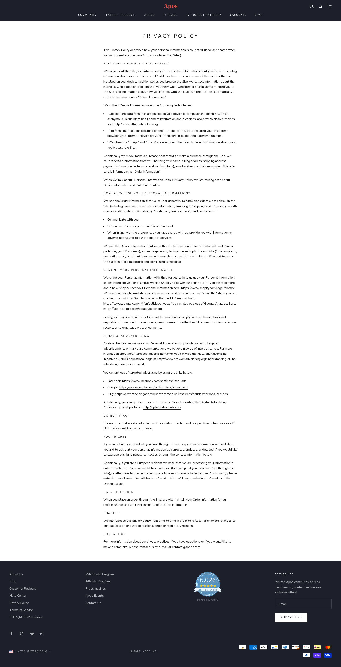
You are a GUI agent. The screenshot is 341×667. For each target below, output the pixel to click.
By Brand (170, 15)
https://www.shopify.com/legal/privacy (207, 288)
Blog (12, 581)
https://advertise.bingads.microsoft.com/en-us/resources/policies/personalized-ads (171, 394)
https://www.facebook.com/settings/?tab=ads (154, 381)
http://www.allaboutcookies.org (136, 124)
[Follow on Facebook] (11, 633)
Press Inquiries (96, 588)
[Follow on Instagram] (22, 633)
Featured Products (121, 15)
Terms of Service (21, 610)
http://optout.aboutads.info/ (162, 407)
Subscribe (291, 617)
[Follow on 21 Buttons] (42, 633)
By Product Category (203, 15)
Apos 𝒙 (149, 15)
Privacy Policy (19, 603)
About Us (16, 574)
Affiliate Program (98, 581)
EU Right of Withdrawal (26, 617)
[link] (208, 587)
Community (87, 15)
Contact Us (93, 603)
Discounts (237, 15)
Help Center (17, 595)
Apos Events (95, 595)
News (258, 15)
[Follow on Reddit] (32, 633)
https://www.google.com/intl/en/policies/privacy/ (136, 303)
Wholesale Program (100, 574)
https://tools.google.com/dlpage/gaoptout (132, 309)
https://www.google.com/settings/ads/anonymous (153, 387)
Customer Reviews (22, 588)
